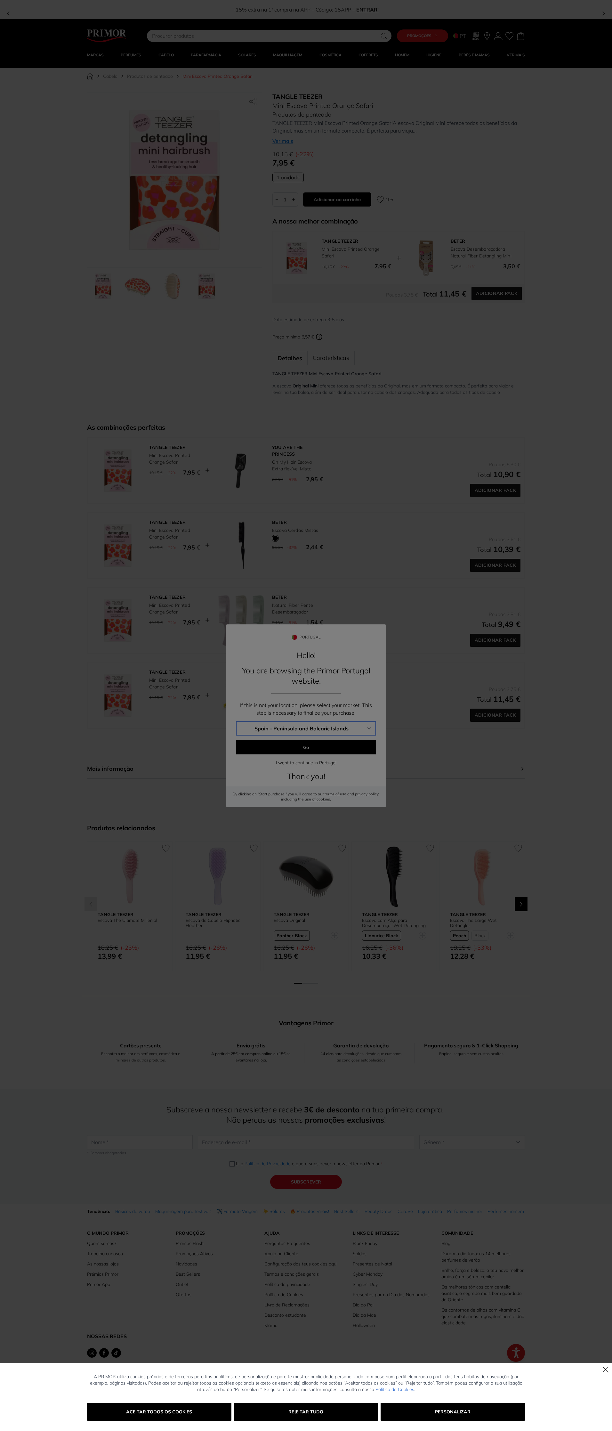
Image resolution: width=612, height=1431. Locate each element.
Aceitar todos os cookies (159, 1412)
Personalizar (453, 1412)
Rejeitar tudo (305, 1412)
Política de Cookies (394, 1389)
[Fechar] (605, 1369)
